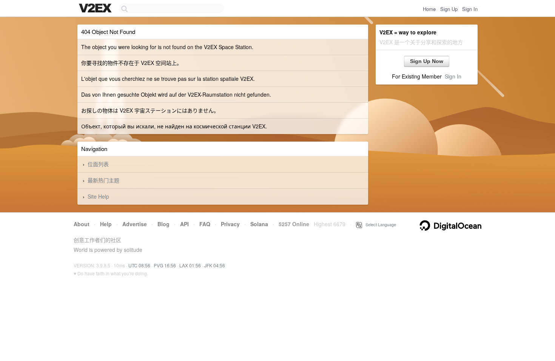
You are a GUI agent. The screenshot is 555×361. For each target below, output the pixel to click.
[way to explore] (96, 8)
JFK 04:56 (214, 265)
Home (429, 8)
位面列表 (98, 164)
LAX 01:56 (190, 265)
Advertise (134, 224)
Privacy (230, 224)
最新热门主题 (103, 180)
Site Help (98, 196)
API (184, 224)
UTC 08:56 (139, 265)
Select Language (379, 224)
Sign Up (449, 8)
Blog (163, 224)
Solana (259, 224)
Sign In (470, 8)
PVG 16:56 (165, 265)
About (81, 224)
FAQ (204, 224)
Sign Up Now (426, 61)
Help (106, 224)
